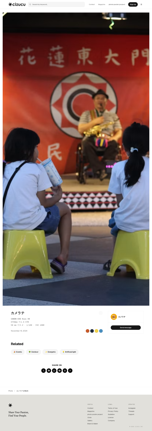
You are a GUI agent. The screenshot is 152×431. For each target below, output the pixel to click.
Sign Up (133, 4)
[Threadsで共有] (65, 370)
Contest (92, 4)
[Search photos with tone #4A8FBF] (101, 331)
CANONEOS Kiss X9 (20, 319)
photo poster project (117, 4)
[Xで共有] (43, 370)
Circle (89, 417)
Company (111, 421)
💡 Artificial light (69, 352)
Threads (131, 411)
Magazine (101, 4)
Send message (125, 328)
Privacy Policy (113, 411)
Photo (10, 391)
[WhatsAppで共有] (54, 370)
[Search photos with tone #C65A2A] (87, 331)
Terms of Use (113, 408)
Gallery (89, 421)
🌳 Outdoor (33, 352)
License (110, 417)
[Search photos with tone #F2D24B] (96, 331)
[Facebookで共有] (49, 370)
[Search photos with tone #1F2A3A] (92, 331)
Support (131, 414)
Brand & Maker (92, 424)
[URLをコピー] (70, 370)
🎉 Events (18, 352)
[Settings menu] (141, 4)
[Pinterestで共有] (59, 370)
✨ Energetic (50, 352)
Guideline (111, 414)
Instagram (131, 408)
